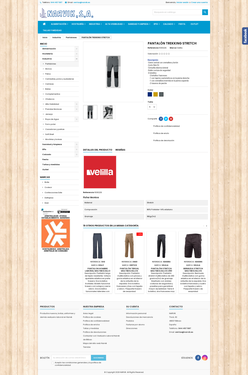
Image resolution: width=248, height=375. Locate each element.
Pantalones (50, 63)
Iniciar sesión (183, 2)
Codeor (48, 187)
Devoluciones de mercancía (139, 317)
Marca (173, 48)
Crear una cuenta (199, 2)
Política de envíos (91, 324)
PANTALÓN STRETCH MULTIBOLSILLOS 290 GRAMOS (161, 271)
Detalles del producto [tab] (97, 149)
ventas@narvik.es (81, 2)
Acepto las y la (78, 364)
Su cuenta (132, 306)
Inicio (43, 43)
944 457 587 (56, 2)
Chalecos (49, 99)
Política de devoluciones (94, 332)
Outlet (194, 24)
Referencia (153, 48)
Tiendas (87, 347)
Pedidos (130, 320)
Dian (46, 203)
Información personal (136, 313)
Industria (94, 24)
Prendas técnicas (53, 109)
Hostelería (78, 24)
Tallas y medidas (52, 30)
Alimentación (58, 24)
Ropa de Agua (52, 119)
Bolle (46, 182)
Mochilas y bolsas (53, 139)
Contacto (176, 306)
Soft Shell (49, 134)
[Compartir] (161, 119)
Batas (48, 89)
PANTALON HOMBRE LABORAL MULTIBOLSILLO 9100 (97, 271)
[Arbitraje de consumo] (55, 230)
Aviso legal (88, 313)
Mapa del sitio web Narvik (95, 343)
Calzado (168, 24)
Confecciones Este (53, 192)
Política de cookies (92, 317)
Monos (48, 68)
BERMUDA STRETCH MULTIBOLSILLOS (193, 269)
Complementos (52, 94)
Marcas (45, 177)
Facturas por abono (135, 324)
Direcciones (131, 328)
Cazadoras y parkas (54, 129)
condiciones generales (76, 362)
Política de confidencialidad (96, 320)
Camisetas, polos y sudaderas (59, 79)
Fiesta (182, 24)
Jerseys (49, 114)
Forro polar (50, 124)
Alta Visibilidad (114, 24)
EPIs (156, 24)
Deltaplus (48, 197)
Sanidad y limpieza (138, 24)
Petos (48, 73)
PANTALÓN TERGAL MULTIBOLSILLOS (129, 269)
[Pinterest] (171, 119)
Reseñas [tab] (120, 149)
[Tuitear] (166, 119)
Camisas (49, 84)
